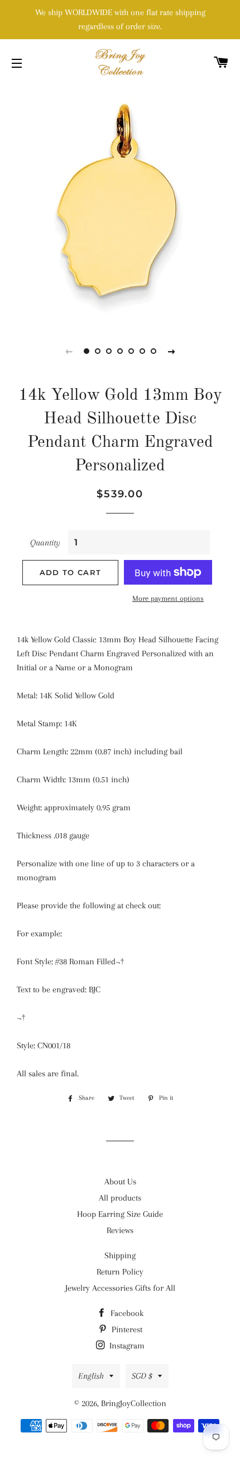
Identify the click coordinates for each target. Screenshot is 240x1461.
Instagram (126, 1346)
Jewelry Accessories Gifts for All (120, 1288)
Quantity (45, 543)
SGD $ (142, 1376)
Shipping (120, 1255)
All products (120, 1198)
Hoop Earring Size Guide (120, 1214)
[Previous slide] (68, 351)
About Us (120, 1182)
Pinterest (125, 1329)
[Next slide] (171, 351)
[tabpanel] (120, 204)
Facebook (125, 1313)
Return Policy (120, 1272)
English (91, 1376)
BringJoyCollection (133, 1403)
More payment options (168, 598)
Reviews (120, 1230)
